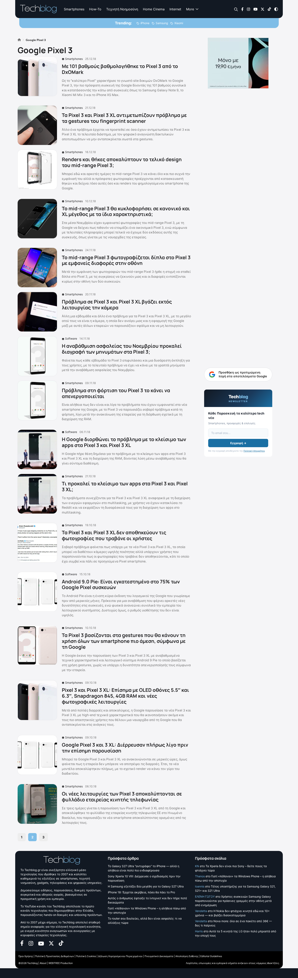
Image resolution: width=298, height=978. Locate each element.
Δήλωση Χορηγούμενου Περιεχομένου (120, 956)
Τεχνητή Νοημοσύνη (122, 9)
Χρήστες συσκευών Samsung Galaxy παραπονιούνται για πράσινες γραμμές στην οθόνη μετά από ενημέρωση (233, 901)
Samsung (162, 23)
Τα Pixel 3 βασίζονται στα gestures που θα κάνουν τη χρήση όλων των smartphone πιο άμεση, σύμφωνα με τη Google (123, 641)
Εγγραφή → (238, 443)
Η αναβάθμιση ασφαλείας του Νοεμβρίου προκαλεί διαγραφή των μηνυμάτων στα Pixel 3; (122, 348)
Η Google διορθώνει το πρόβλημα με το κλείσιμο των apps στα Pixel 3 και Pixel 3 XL (124, 442)
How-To (95, 9)
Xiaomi (178, 23)
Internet (175, 9)
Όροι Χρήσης (25, 956)
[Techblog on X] (262, 9)
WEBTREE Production (60, 963)
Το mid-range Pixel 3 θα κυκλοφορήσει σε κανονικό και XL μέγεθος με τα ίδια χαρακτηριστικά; (126, 211)
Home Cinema (154, 9)
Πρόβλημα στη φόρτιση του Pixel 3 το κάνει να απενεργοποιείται (116, 393)
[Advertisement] (238, 281)
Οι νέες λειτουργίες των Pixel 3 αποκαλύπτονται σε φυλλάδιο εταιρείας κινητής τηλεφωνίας (122, 796)
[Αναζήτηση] (236, 9)
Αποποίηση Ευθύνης (186, 956)
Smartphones (74, 9)
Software (71, 338)
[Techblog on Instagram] (248, 9)
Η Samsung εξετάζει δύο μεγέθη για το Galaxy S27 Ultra (146, 886)
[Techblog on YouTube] (255, 9)
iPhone (144, 23)
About (43, 963)
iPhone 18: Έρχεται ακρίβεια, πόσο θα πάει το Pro (141, 892)
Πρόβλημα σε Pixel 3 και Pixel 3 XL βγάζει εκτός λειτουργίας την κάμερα (117, 304)
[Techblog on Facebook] (242, 9)
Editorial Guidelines (211, 956)
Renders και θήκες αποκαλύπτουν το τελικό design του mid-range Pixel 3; (122, 162)
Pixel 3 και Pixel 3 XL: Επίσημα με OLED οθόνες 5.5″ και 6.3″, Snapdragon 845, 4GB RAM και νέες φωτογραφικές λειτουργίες (125, 696)
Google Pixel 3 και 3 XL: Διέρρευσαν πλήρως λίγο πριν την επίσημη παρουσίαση (125, 747)
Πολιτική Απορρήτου (254, 450)
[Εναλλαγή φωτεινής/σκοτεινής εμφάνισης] (276, 9)
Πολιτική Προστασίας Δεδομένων (54, 956)
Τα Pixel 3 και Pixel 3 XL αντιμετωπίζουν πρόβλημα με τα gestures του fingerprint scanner (124, 118)
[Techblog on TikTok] (269, 9)
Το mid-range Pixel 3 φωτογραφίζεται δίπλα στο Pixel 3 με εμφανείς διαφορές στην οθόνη (126, 260)
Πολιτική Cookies (86, 956)
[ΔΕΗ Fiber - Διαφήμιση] (238, 63)
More (190, 9)
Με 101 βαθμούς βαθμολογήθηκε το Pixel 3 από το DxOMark (120, 69)
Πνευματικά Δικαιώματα (159, 956)
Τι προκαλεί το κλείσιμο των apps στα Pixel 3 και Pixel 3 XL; (125, 486)
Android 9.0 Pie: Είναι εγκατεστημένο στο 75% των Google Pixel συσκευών (121, 584)
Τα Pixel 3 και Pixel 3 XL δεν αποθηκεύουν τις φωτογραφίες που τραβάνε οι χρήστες (114, 535)
